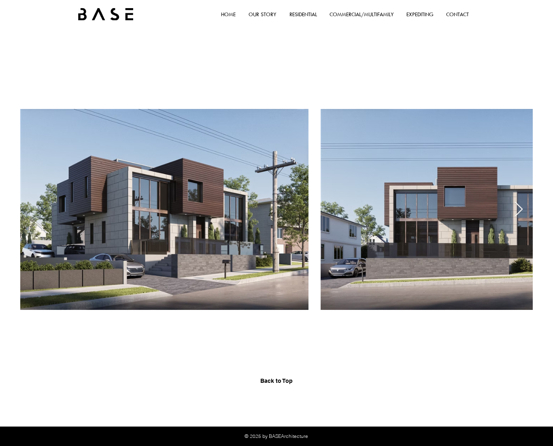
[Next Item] (518, 210)
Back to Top (276, 381)
